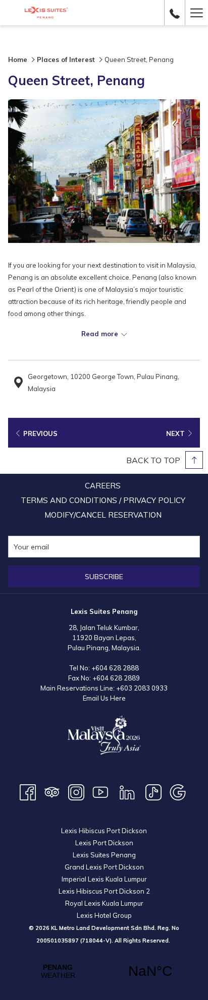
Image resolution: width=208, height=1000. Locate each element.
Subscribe (104, 576)
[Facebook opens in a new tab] (28, 791)
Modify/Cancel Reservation (103, 515)
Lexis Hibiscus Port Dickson (104, 831)
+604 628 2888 (115, 668)
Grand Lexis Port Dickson (104, 867)
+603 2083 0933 (142, 688)
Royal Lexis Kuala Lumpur (104, 903)
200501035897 (57, 940)
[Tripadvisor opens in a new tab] (52, 791)
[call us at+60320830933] (175, 12)
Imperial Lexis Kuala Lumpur (104, 879)
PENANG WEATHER (104, 971)
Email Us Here (104, 698)
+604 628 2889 (116, 678)
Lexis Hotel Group (104, 915)
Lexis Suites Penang (104, 855)
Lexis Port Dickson (104, 843)
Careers (103, 485)
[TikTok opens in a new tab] (153, 791)
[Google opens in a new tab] (178, 791)
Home (17, 59)
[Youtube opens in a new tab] (100, 791)
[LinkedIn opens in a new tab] (127, 791)
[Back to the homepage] (46, 12)
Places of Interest (66, 59)
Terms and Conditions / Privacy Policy (103, 500)
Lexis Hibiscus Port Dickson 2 (104, 891)
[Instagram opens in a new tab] (76, 791)
